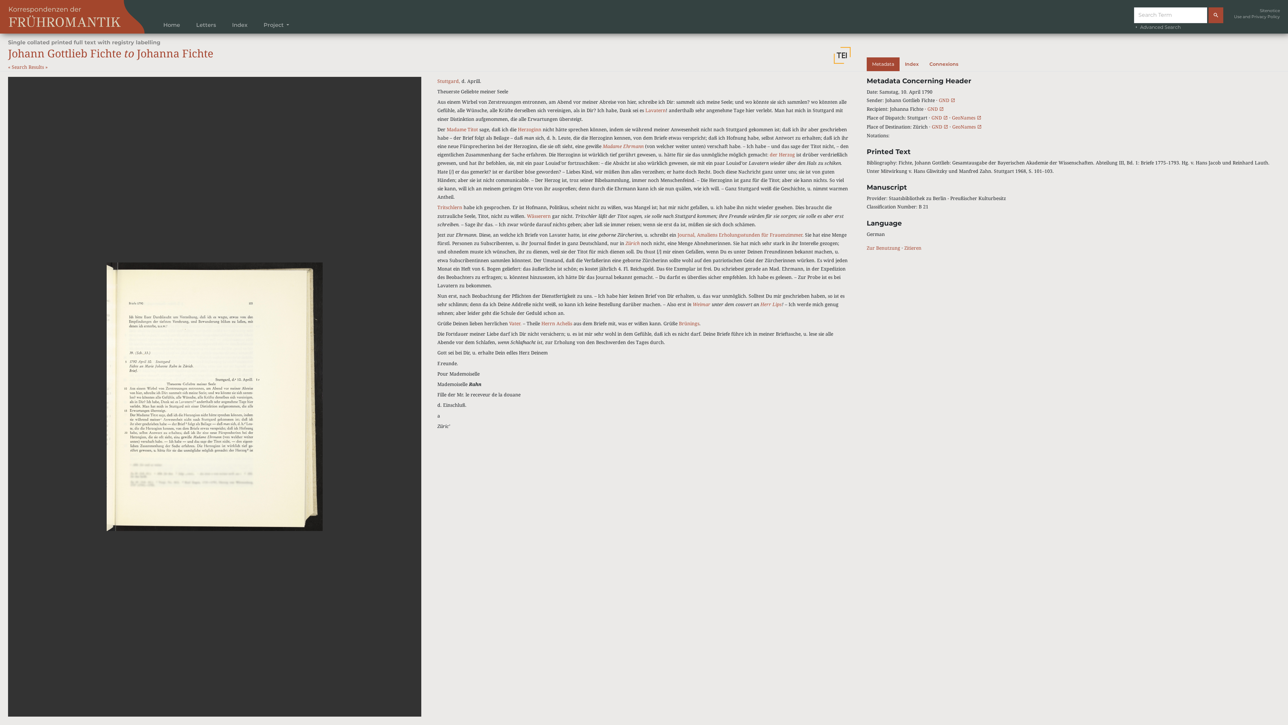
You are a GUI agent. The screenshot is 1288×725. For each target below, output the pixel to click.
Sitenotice (1270, 10)
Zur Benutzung (883, 248)
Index (240, 25)
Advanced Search (1160, 27)
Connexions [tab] (943, 64)
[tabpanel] (1073, 164)
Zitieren (912, 248)
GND (945, 100)
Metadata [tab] (883, 64)
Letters (206, 25)
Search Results (28, 67)
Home (171, 25)
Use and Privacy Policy (1257, 16)
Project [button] (274, 25)
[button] (842, 55)
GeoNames (964, 117)
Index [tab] (912, 64)
